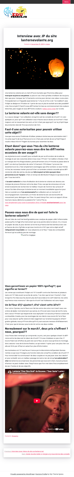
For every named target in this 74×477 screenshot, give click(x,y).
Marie (48, 44)
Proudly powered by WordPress (22, 474)
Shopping (15, 436)
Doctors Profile (41, 474)
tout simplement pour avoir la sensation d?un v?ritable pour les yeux (35, 203)
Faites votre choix (49, 109)
